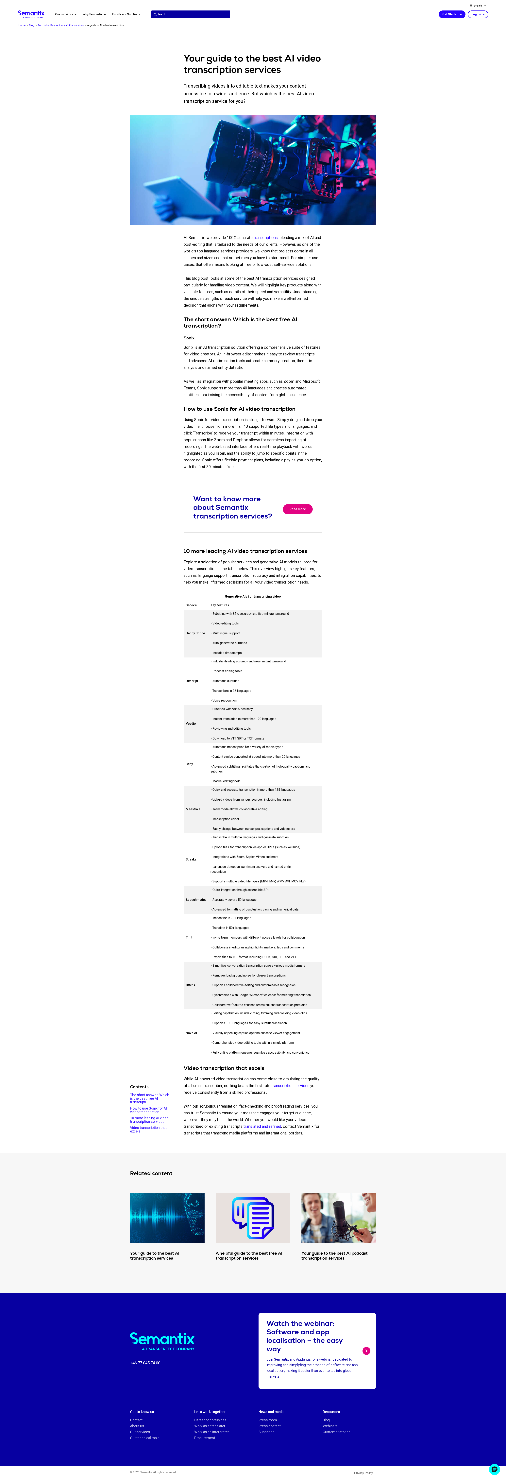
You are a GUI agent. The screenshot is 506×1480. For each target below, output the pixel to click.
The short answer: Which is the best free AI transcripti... (149, 1098)
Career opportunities (210, 1420)
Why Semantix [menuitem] (93, 14)
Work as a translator (209, 1426)
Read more (298, 509)
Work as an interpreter (211, 1432)
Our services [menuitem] (64, 14)
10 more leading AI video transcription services (149, 1120)
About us (137, 1426)
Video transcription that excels (148, 1129)
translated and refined (262, 1126)
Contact (136, 1420)
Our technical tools (145, 1438)
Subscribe (267, 1432)
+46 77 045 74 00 (145, 1363)
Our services (140, 1432)
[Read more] (366, 1351)
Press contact (270, 1426)
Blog (326, 1420)
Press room (268, 1420)
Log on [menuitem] (476, 14)
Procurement (204, 1438)
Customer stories (336, 1432)
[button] (494, 1469)
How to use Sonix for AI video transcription (148, 1110)
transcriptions (266, 237)
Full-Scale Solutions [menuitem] (126, 14)
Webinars (330, 1426)
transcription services (290, 1085)
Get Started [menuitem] (450, 14)
